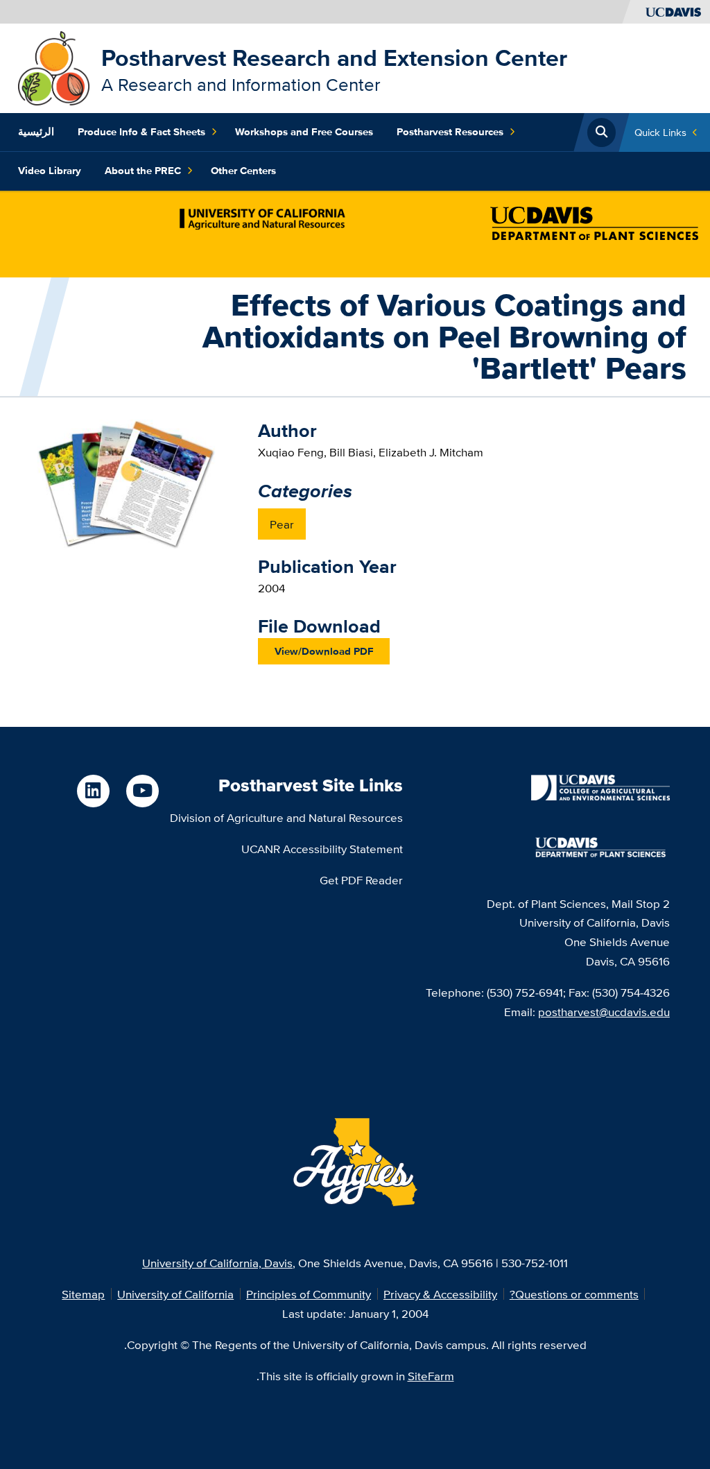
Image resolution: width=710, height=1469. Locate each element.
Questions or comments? (574, 1294)
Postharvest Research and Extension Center (334, 57)
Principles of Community (308, 1294)
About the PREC (143, 170)
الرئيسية (36, 131)
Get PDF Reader (361, 879)
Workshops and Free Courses (304, 131)
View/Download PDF (324, 651)
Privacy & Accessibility (440, 1294)
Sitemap (83, 1294)
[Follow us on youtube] (142, 791)
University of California (175, 1294)
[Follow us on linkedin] (93, 791)
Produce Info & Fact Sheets (141, 131)
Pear (282, 524)
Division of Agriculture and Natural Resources (286, 817)
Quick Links (660, 132)
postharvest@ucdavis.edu (604, 1011)
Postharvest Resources (450, 131)
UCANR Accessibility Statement (322, 848)
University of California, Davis (217, 1262)
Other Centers (243, 170)
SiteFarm (431, 1375)
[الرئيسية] (53, 67)
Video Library (49, 170)
